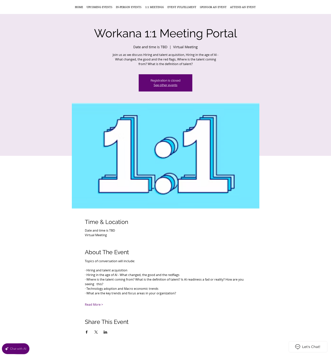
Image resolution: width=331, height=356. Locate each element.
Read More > (94, 304)
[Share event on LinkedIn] (105, 332)
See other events (165, 85)
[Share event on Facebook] (86, 332)
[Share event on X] (96, 332)
